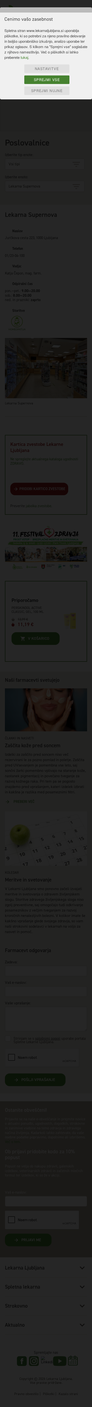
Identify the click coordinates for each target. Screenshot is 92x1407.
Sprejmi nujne (47, 90)
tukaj (24, 57)
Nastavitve (47, 68)
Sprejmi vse (47, 79)
